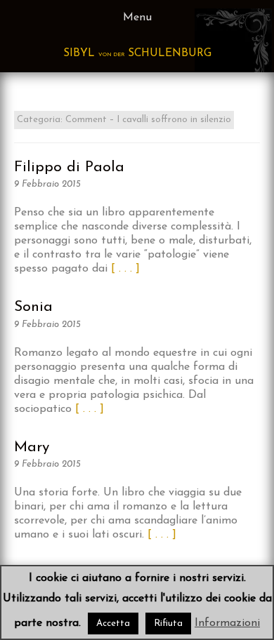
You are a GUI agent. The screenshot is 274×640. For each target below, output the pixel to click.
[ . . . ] (125, 268)
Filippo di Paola (69, 167)
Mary (31, 447)
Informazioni (227, 623)
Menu (137, 17)
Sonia (33, 307)
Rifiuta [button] (168, 623)
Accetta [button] (113, 623)
